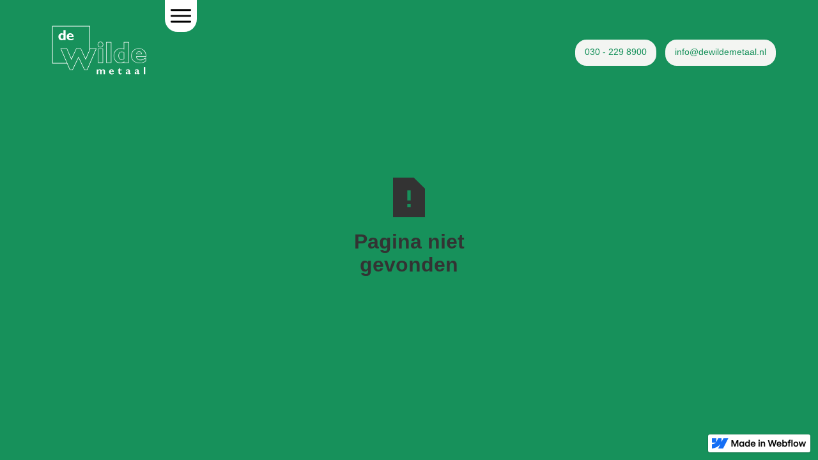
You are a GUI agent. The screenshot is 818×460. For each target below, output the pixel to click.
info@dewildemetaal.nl (720, 52)
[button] (181, 16)
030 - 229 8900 (616, 52)
